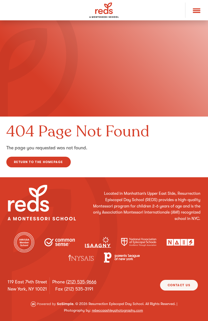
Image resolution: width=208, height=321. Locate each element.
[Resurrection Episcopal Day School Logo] (104, 10)
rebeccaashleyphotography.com (117, 310)
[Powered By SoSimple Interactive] (52, 304)
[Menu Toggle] (196, 10)
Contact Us (179, 285)
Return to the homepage (38, 162)
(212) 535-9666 (81, 281)
